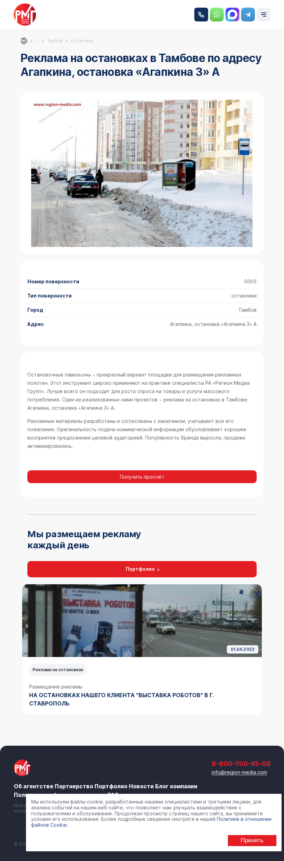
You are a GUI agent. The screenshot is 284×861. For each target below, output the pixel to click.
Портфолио (140, 569)
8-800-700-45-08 (201, 14)
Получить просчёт (142, 477)
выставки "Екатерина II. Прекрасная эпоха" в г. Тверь (116, 695)
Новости (141, 786)
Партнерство (74, 786)
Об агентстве (33, 786)
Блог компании (176, 786)
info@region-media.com (239, 772)
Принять (252, 840)
